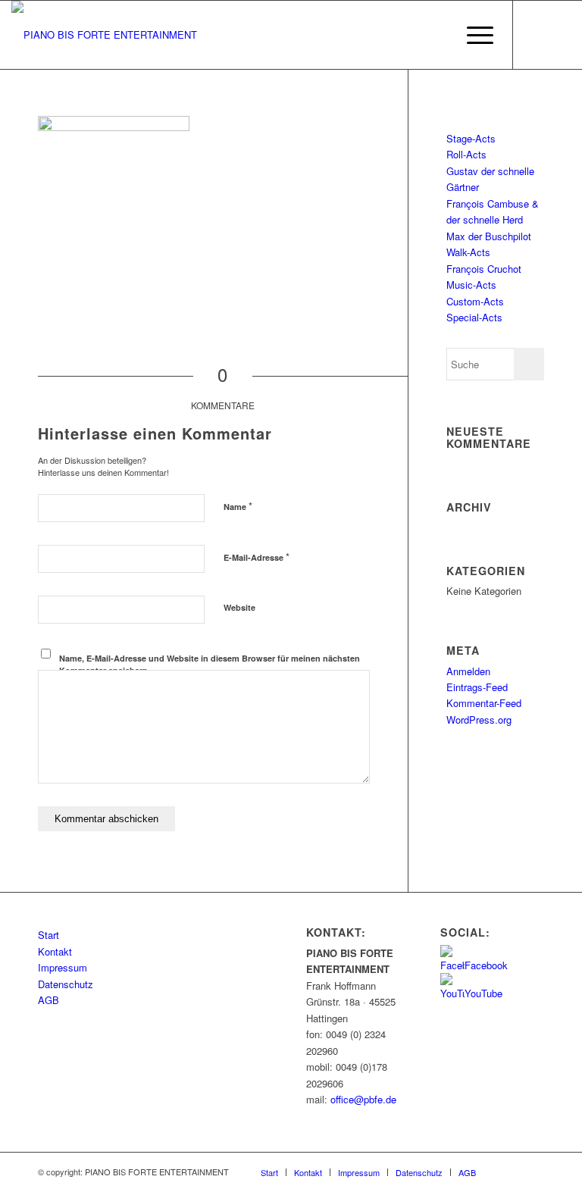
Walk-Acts (468, 252)
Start (48, 935)
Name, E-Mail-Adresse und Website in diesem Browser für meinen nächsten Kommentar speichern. (209, 664)
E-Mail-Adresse (256, 556)
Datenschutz (65, 984)
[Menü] (472, 35)
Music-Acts (471, 284)
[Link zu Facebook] (536, 34)
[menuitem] (437, 35)
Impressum (62, 967)
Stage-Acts (471, 138)
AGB (48, 1000)
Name (238, 506)
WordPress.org (479, 719)
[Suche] (437, 35)
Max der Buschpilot (488, 236)
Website (239, 607)
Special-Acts (474, 317)
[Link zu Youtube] (559, 34)
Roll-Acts (466, 154)
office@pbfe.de (363, 1099)
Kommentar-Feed (483, 703)
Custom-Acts (475, 301)
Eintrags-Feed (477, 687)
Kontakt (55, 951)
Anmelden (468, 671)
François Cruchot (483, 268)
